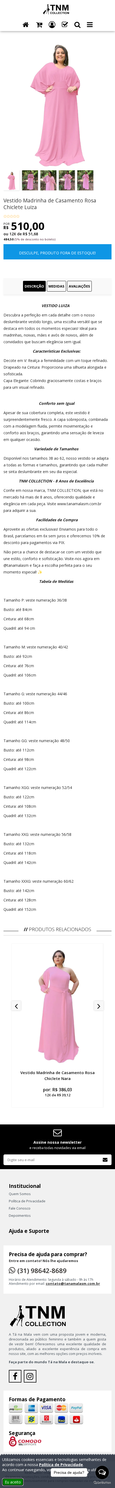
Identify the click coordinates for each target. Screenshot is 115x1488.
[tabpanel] (57, 607)
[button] (77, 25)
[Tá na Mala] (57, 9)
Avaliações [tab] (79, 286)
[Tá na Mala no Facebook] (16, 1378)
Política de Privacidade (27, 1201)
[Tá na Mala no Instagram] (31, 1378)
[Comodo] (25, 1441)
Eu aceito (13, 1482)
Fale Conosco (19, 1208)
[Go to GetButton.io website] (102, 1482)
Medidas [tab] (56, 286)
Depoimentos (20, 1215)
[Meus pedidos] (65, 25)
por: (57, 1092)
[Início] (25, 25)
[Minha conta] (52, 25)
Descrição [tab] (34, 286)
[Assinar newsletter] (105, 1159)
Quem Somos (20, 1193)
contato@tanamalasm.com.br (73, 1283)
